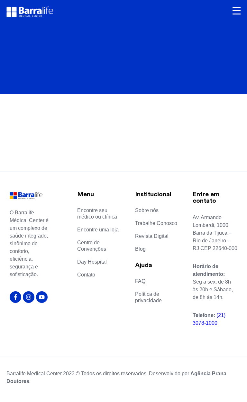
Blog (140, 249)
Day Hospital (92, 262)
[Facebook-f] (15, 297)
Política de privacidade (148, 297)
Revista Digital (152, 236)
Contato (86, 274)
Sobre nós (147, 210)
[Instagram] (28, 297)
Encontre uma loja (98, 229)
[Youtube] (42, 297)
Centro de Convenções (91, 246)
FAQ (140, 281)
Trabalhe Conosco (156, 223)
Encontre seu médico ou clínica (97, 214)
